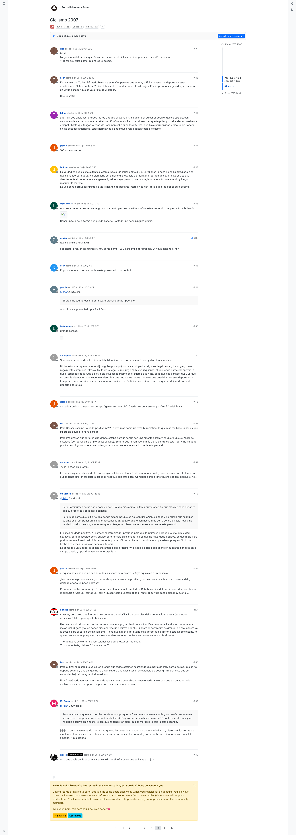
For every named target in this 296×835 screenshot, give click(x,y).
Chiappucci (66, 355)
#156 (195, 568)
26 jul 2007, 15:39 (90, 701)
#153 (195, 423)
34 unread (229, 86)
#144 (195, 145)
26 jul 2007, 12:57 (87, 402)
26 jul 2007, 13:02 (91, 462)
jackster (64, 167)
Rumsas (64, 610)
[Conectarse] (292, 3)
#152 (195, 402)
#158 (195, 662)
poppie (63, 238)
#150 (195, 326)
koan (62, 265)
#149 (195, 287)
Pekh (62, 78)
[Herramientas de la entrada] (195, 68)
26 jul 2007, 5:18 (85, 113)
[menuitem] (292, 3)
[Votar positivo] (178, 68)
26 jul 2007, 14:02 (88, 610)
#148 (195, 265)
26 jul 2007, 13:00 (85, 423)
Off (52, 27)
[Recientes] (4, 3)
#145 (195, 167)
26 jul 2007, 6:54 (87, 145)
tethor (63, 113)
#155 (195, 493)
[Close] (194, 785)
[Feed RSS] (102, 27)
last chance (66, 203)
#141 (196, 49)
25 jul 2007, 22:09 (85, 78)
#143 (195, 113)
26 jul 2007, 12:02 (91, 355)
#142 (195, 78)
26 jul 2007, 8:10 (84, 265)
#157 (196, 610)
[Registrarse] (292, 9)
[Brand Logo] (55, 7)
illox (62, 49)
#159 (195, 701)
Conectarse (75, 815)
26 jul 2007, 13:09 (87, 568)
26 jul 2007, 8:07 (87, 238)
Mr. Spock (65, 701)
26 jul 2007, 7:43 (91, 203)
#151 (196, 355)
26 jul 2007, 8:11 (86, 287)
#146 (195, 203)
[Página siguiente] (180, 828)
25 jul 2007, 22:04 (84, 49)
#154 (195, 462)
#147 (196, 238)
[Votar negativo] (189, 68)
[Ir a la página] (137, 828)
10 (172, 828)
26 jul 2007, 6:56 (88, 167)
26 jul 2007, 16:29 (103, 755)
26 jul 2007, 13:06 (91, 493)
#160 (195, 755)
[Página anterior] (116, 828)
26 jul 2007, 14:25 (85, 662)
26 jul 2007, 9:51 (91, 326)
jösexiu (63, 145)
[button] (4, 831)
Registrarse (60, 815)
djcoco (63, 755)
